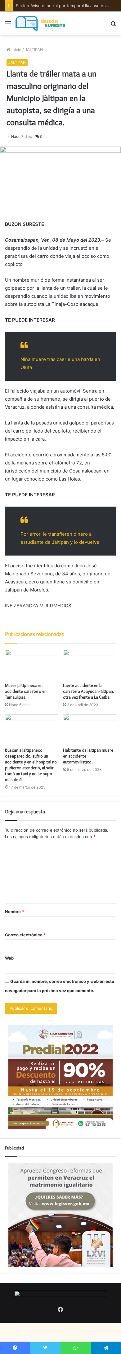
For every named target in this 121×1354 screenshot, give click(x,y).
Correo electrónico (25, 934)
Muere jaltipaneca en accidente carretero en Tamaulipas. (26, 691)
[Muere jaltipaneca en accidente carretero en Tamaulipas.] (31, 664)
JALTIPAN (34, 49)
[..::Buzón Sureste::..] (40, 23)
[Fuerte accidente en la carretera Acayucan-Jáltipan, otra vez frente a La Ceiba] (89, 664)
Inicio (15, 49)
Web (9, 958)
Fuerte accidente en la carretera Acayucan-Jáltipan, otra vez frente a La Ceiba (88, 691)
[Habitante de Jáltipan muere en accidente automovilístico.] (89, 729)
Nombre (14, 911)
